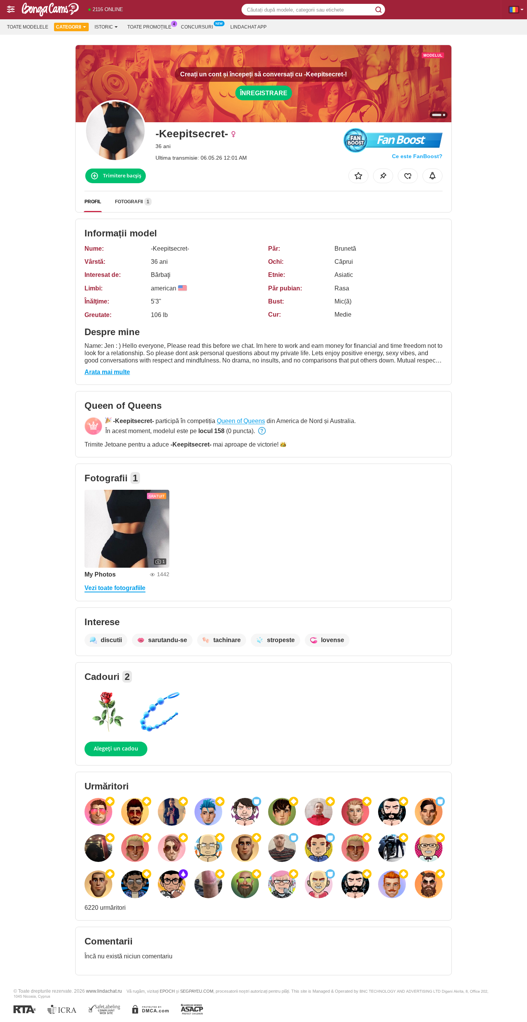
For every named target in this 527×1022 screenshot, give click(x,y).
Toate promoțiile (149, 27)
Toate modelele (27, 27)
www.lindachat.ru (104, 990)
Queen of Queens (241, 421)
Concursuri (197, 27)
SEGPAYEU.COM (196, 991)
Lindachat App (248, 27)
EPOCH (167, 991)
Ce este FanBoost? (417, 156)
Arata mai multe (107, 372)
